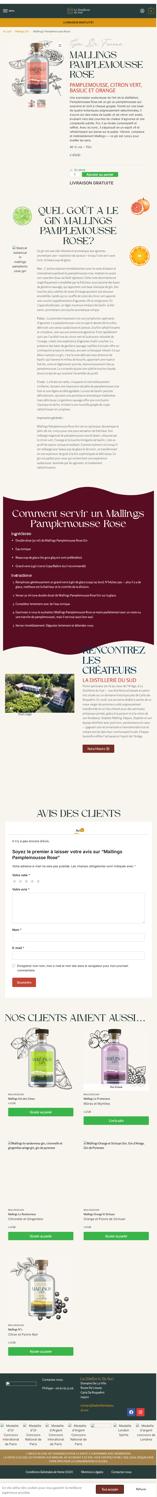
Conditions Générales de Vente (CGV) (49, 1472)
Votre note (21, 875)
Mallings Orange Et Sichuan (99, 1214)
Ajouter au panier (99, 174)
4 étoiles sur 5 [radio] (32, 881)
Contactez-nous (121, 1472)
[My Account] (142, 11)
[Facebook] (131, 1412)
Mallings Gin (22, 31)
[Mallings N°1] (40, 1288)
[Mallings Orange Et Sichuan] (116, 1173)
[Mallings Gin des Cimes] (40, 1058)
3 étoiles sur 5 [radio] (26, 881)
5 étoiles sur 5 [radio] (38, 881)
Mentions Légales (92, 1472)
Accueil (7, 31)
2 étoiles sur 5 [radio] (20, 881)
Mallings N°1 (15, 1329)
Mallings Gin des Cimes (21, 1098)
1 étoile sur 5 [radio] (14, 881)
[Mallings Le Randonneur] (40, 1173)
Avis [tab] (79, 830)
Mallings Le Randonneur (22, 1214)
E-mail (18, 948)
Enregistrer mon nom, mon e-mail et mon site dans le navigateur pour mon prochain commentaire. (72, 968)
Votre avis (21, 889)
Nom (17, 930)
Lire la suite (116, 1120)
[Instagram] (140, 1412)
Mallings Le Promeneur (97, 1098)
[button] (150, 11)
